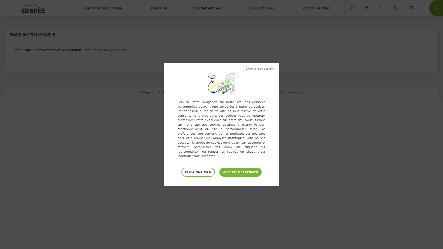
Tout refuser (260, 69)
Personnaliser (198, 172)
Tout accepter (240, 172)
